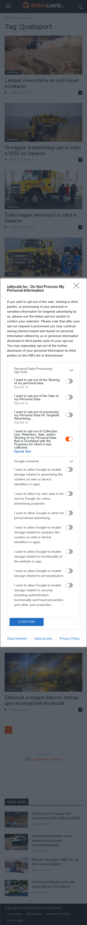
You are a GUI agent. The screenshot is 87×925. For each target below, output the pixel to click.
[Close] (78, 287)
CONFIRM (26, 622)
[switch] (69, 381)
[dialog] (43, 462)
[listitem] (43, 370)
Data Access (43, 638)
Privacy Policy (70, 638)
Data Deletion (17, 638)
